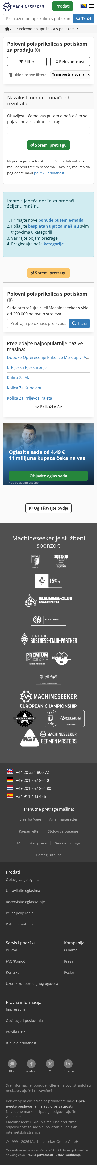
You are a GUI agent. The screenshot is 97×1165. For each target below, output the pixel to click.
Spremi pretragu (50, 145)
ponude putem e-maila (61, 220)
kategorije (54, 244)
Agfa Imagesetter (63, 819)
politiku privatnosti (49, 173)
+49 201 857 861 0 (32, 780)
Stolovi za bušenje (63, 831)
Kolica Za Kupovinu (25, 388)
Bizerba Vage (30, 819)
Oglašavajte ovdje (50, 508)
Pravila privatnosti (39, 1155)
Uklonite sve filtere (29, 74)
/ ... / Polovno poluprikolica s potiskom (42, 28)
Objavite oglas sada (48, 476)
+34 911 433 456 (31, 796)
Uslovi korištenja (68, 1155)
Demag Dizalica (48, 855)
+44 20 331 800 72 (32, 772)
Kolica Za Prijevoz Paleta (29, 398)
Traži (85, 18)
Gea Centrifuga (67, 843)
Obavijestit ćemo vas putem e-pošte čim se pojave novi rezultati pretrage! (47, 118)
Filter (28, 61)
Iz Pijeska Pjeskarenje (27, 367)
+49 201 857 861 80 (33, 788)
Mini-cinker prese (32, 843)
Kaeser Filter (29, 831)
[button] (91, 6)
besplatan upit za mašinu (53, 226)
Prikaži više (50, 406)
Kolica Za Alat (19, 377)
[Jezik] (84, 6)
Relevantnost (71, 61)
